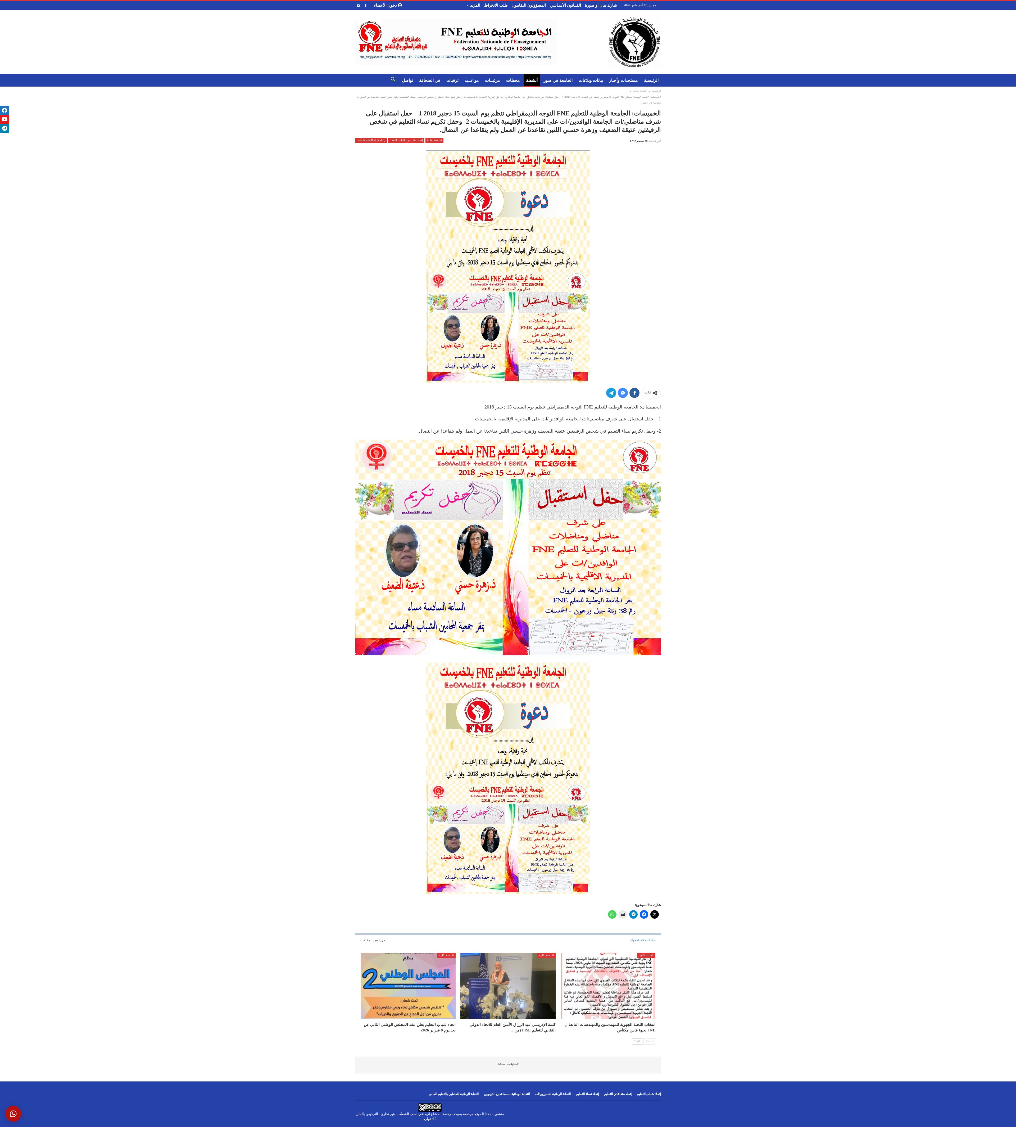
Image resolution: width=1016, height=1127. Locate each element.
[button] (393, 80)
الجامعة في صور (558, 80)
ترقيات (452, 80)
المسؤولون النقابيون (529, 5)
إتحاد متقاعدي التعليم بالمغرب (406, 140)
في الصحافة (429, 80)
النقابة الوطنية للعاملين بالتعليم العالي (454, 1094)
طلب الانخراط (496, 5)
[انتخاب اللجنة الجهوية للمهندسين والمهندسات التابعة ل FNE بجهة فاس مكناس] (607, 986)
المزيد (474, 5)
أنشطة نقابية (434, 140)
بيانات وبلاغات (591, 80)
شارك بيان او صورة (601, 5)
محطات (513, 80)
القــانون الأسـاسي (565, 5)
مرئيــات (492, 80)
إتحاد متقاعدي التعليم (618, 1094)
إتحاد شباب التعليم (649, 1094)
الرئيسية (651, 80)
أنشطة (532, 80)
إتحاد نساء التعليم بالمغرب (371, 140)
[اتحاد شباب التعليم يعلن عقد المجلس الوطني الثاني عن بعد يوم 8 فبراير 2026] (408, 986)
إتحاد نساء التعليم (587, 1094)
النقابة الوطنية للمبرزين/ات (553, 1094)
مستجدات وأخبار (623, 80)
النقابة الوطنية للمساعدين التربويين (507, 1094)
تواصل (407, 80)
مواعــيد (472, 80)
